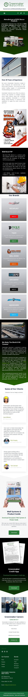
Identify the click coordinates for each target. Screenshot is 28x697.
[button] (4, 13)
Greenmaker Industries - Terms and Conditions (14, 695)
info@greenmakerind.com (10, 685)
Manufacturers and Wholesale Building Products (14, 9)
